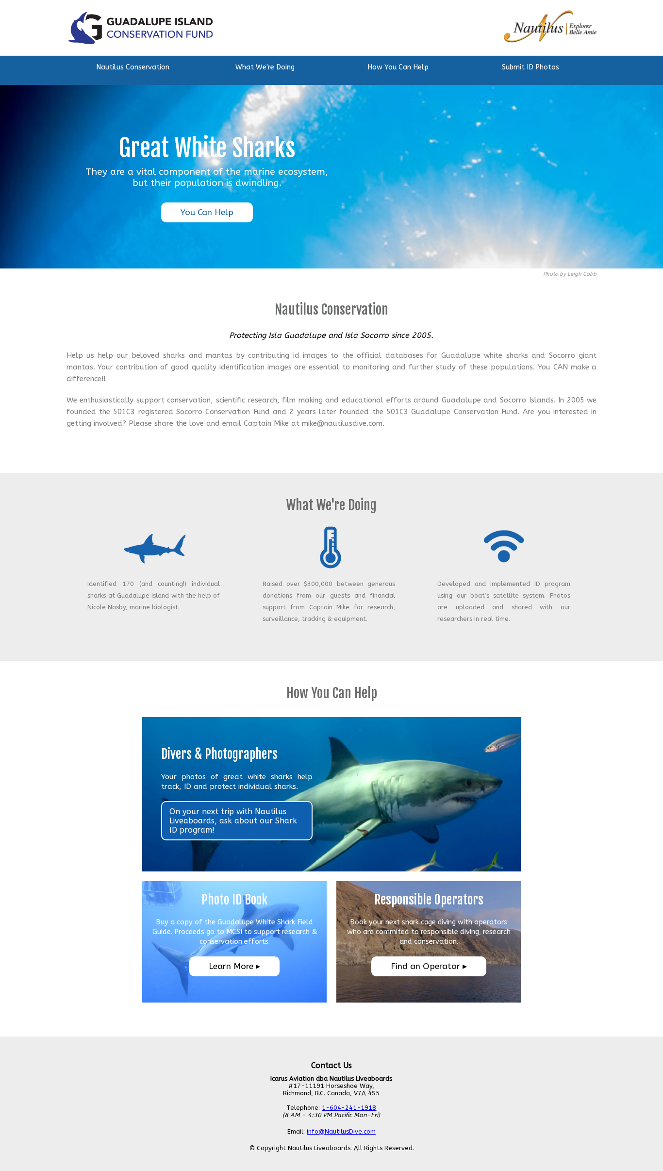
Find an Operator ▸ (429, 966)
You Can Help (207, 212)
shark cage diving (429, 922)
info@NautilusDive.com (341, 1131)
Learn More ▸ (234, 966)
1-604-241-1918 (349, 1107)
